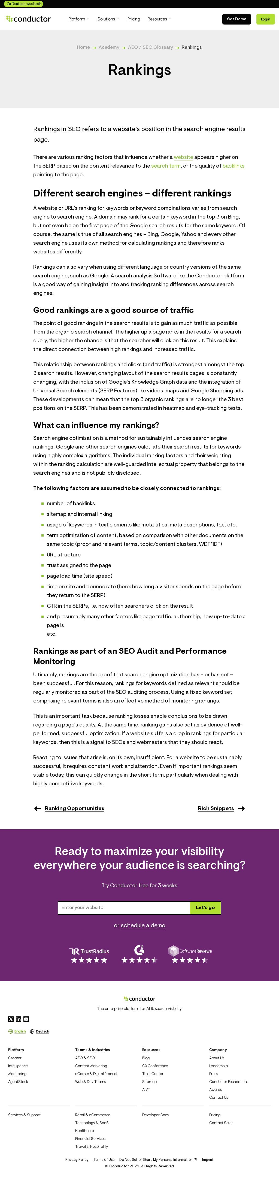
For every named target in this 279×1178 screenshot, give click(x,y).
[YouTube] (26, 1019)
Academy (109, 47)
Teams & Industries (92, 1049)
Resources (151, 1049)
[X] (11, 1019)
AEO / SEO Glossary (150, 47)
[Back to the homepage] (28, 19)
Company (218, 1049)
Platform (16, 1049)
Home (83, 47)
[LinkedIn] (18, 1019)
